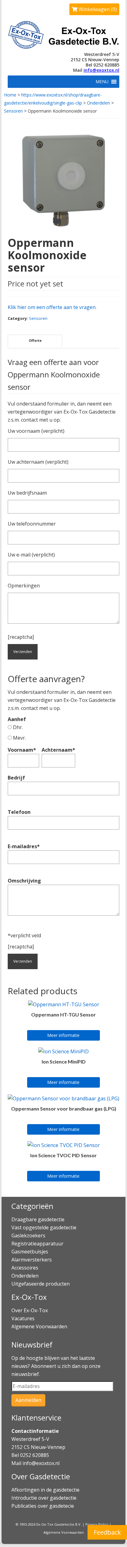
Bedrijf (16, 777)
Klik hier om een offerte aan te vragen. (52, 307)
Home (10, 95)
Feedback (107, 1532)
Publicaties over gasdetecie (42, 1505)
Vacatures (23, 1318)
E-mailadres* (24, 846)
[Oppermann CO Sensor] (63, 180)
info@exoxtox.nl (101, 70)
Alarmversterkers (31, 1259)
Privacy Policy (96, 1524)
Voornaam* (22, 749)
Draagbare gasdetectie (37, 1219)
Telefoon (19, 812)
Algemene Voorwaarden (39, 1326)
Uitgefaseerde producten (40, 1283)
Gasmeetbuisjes (29, 1251)
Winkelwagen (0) (97, 9)
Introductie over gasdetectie (43, 1497)
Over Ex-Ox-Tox (29, 1310)
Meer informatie (63, 1035)
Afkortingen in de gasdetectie (46, 1489)
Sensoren (13, 111)
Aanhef (17, 723)
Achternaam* (58, 749)
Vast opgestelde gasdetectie (43, 1227)
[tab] (35, 341)
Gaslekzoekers (28, 1235)
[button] (102, 81)
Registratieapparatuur (37, 1243)
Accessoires (24, 1267)
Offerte (35, 340)
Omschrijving (24, 880)
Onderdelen (98, 103)
